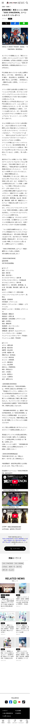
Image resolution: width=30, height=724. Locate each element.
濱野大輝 (4, 570)
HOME (3, 6)
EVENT (7, 595)
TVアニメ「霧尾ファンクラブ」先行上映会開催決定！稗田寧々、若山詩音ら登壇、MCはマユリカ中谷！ (7, 629)
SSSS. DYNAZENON (8, 538)
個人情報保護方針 (8, 713)
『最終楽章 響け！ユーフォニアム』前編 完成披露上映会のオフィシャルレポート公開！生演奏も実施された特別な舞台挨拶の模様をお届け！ (7, 602)
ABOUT (6, 710)
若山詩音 (8, 542)
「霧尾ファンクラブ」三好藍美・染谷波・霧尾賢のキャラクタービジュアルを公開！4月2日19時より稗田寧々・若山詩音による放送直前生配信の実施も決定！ (22, 600)
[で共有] (6, 23)
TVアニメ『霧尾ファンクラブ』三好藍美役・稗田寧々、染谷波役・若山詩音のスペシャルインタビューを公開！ (22, 629)
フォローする (16, 548)
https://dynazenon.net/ (14, 526)
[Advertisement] (15, 679)
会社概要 (18, 710)
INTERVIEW (23, 623)
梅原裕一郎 (11, 540)
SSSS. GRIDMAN (19, 538)
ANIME (7, 6)
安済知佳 (4, 566)
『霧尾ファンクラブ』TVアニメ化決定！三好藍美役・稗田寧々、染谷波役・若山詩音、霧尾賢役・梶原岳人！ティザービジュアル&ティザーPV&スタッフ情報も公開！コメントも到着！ (22, 655)
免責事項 (18, 713)
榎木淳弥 (18, 540)
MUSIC (2, 597)
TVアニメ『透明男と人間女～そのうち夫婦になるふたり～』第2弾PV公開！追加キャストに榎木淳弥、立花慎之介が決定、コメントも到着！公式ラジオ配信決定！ (7, 655)
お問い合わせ (7, 716)
